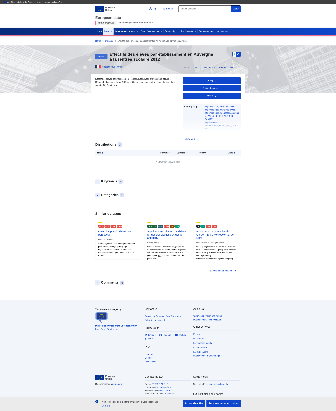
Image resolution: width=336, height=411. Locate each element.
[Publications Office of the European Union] (118, 317)
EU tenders (198, 339)
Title (99, 153)
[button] (53, 2)
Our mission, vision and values (207, 316)
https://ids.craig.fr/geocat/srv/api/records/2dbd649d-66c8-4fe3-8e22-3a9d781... (222, 116)
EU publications (200, 352)
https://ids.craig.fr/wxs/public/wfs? (220, 110)
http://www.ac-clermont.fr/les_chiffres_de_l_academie (221, 125)
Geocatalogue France (112, 67)
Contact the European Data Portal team (163, 316)
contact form (164, 390)
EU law (196, 334)
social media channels (217, 384)
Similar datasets (210, 88)
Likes (230, 153)
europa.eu (117, 384)
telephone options (162, 387)
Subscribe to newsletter (156, 320)
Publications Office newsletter (207, 320)
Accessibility (150, 362)
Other (150, 339)
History (210, 96)
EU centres (170, 393)
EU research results (202, 343)
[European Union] (118, 377)
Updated (181, 153)
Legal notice (150, 354)
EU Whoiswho (200, 347)
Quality (210, 80)
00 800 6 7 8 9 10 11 (161, 384)
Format (163, 153)
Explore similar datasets (223, 270)
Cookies (149, 358)
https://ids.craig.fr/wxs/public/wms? (221, 107)
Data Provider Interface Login (206, 356)
